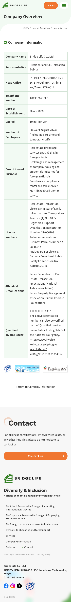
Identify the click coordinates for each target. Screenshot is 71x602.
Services (10, 535)
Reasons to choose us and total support (28, 530)
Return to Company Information (35, 387)
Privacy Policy (43, 554)
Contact (51, 5)
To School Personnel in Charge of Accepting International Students (30, 507)
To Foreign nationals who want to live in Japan (32, 524)
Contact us (35, 456)
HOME (25, 28)
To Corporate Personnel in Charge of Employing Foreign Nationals (33, 517)
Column (10, 547)
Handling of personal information (19, 554)
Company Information (39, 28)
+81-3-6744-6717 (15, 577)
